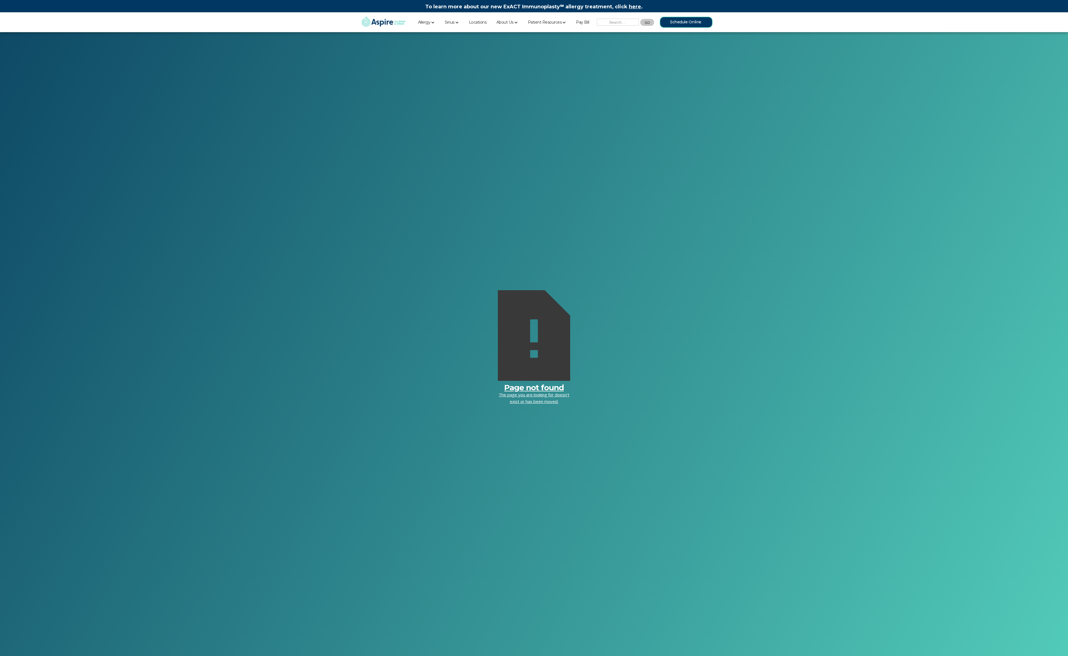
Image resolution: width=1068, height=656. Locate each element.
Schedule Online (685, 21)
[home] (384, 22)
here (635, 7)
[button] (426, 21)
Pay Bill (582, 22)
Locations (478, 22)
